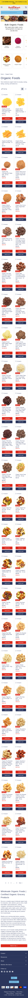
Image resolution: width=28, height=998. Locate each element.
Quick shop (7, 118)
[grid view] (22, 89)
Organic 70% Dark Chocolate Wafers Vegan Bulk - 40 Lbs (7, 377)
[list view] (25, 89)
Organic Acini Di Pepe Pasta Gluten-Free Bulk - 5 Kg (6, 110)
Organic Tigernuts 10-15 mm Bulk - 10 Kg (7, 698)
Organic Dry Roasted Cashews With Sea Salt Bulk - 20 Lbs (7, 796)
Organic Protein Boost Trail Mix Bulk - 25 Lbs (7, 540)
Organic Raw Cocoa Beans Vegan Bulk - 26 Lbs (21, 207)
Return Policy (19, 991)
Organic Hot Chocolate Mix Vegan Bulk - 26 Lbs (7, 173)
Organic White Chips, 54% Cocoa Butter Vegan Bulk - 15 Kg (21, 377)
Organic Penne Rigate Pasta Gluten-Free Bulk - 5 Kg (21, 142)
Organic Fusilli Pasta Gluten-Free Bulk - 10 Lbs (7, 142)
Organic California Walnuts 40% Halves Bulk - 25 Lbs (7, 730)
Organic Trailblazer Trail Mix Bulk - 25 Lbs (20, 540)
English (13, 977)
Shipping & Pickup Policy (9, 991)
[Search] (25, 12)
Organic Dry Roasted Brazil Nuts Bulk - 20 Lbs (7, 863)
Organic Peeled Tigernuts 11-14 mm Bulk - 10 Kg (20, 666)
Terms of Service (10, 993)
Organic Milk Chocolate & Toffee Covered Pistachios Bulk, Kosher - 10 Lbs (20, 276)
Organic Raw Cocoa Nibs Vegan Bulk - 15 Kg (7, 240)
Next (20, 883)
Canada (13, 981)
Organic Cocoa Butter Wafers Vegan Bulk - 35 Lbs (7, 343)
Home (2, 74)
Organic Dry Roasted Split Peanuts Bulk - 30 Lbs (21, 634)
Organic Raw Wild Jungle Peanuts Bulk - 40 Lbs (7, 634)
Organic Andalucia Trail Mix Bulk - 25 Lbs (6, 572)
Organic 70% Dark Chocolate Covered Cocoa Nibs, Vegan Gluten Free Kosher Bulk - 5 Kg (20, 241)
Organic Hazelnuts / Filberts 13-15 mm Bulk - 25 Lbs (20, 762)
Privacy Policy (18, 993)
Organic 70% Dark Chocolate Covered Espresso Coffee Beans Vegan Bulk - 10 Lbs (7, 276)
